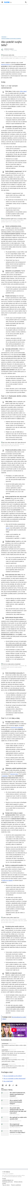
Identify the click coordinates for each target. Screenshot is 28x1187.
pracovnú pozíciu (5, 64)
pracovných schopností (17, 727)
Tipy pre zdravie (6, 1185)
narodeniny (5, 776)
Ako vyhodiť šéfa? (8, 1081)
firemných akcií (14, 774)
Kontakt (4, 1183)
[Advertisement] (14, 20)
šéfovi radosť (23, 91)
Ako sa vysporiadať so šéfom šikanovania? (15, 1078)
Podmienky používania (7, 1181)
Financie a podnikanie (16, 1185)
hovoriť (7, 528)
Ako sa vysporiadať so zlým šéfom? (13, 1075)
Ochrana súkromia (18, 1181)
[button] (2, 1085)
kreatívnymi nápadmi (7, 880)
